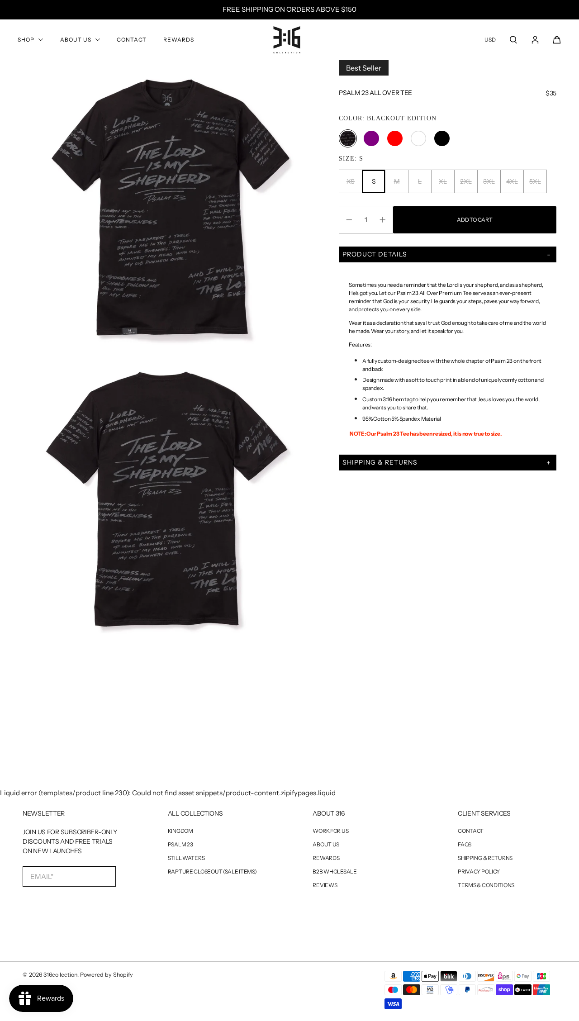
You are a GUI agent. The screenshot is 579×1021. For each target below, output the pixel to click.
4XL (511, 181)
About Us (75, 39)
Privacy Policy (479, 871)
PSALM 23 (180, 844)
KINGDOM (180, 831)
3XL (488, 181)
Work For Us (330, 831)
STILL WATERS (186, 858)
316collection (60, 974)
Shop (26, 39)
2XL (465, 181)
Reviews (325, 885)
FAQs (464, 844)
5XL (535, 181)
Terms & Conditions (486, 885)
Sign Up (62, 906)
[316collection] (286, 39)
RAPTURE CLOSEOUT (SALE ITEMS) (212, 871)
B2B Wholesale (334, 871)
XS (350, 181)
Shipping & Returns (485, 858)
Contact (132, 39)
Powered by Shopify (106, 974)
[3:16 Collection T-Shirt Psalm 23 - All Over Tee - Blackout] (169, 207)
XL (442, 181)
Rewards (178, 39)
